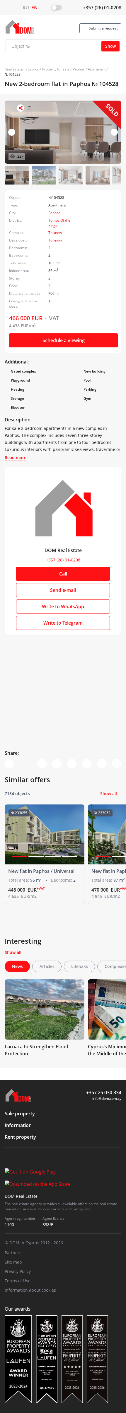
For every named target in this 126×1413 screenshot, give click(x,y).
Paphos (79, 69)
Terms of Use (17, 1280)
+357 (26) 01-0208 (102, 7)
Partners (13, 1252)
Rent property (20, 1137)
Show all (108, 793)
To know (55, 232)
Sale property (20, 1113)
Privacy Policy (18, 1271)
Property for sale (55, 69)
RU (26, 7)
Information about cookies (30, 1290)
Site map (13, 1262)
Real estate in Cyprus (22, 69)
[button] (114, 132)
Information (18, 1125)
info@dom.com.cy (106, 1098)
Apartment (96, 69)
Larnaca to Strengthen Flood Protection (36, 1050)
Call (63, 574)
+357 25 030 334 (103, 1092)
